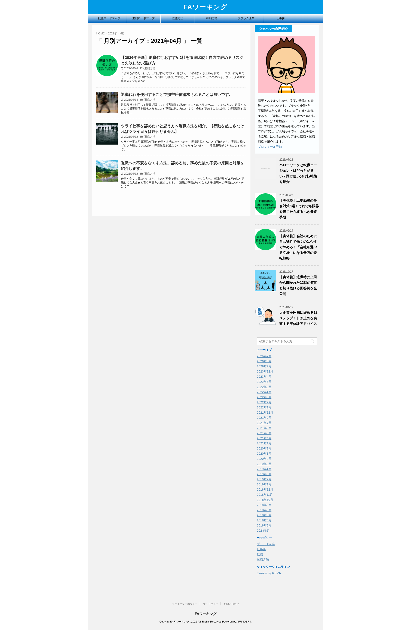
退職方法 (177, 18)
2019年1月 (264, 484)
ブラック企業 (246, 18)
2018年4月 (264, 520)
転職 (260, 554)
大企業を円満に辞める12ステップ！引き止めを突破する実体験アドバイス (298, 318)
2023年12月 (265, 371)
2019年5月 (264, 464)
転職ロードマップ (109, 18)
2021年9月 (264, 417)
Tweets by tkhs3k (269, 573)
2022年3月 (264, 397)
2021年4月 (264, 438)
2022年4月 (264, 392)
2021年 (112, 33)
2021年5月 (264, 433)
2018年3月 (264, 525)
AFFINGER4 (244, 621)
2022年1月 (264, 407)
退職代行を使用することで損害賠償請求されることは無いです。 (177, 94)
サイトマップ (210, 603)
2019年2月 (264, 479)
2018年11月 (265, 494)
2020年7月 (264, 448)
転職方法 (211, 18)
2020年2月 (264, 458)
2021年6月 (264, 428)
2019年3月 (264, 474)
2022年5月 (264, 387)
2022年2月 (264, 402)
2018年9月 (264, 505)
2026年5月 (264, 361)
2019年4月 (264, 469)
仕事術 (280, 18)
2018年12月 (265, 489)
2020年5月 (264, 453)
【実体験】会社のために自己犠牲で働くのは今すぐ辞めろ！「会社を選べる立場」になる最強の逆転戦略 (298, 247)
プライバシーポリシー (185, 603)
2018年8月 (264, 510)
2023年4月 (264, 376)
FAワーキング (205, 6)
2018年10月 (265, 499)
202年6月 (263, 530)
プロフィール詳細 (270, 146)
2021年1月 (264, 443)
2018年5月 (264, 515)
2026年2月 (264, 366)
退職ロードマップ (143, 18)
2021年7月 (264, 422)
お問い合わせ (231, 603)
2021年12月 (265, 412)
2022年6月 (264, 381)
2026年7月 (264, 356)
